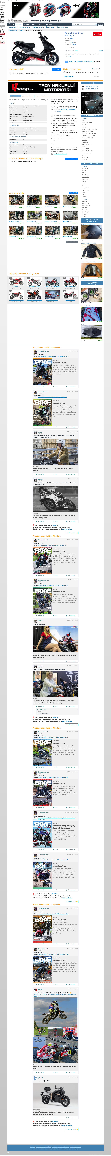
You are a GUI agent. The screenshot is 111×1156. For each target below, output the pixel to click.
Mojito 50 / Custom (87, 122)
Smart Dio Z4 (85, 188)
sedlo (82, 324)
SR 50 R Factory (86, 157)
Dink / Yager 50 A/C (87, 205)
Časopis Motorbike (43, 351)
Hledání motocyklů (62, 27)
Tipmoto (58, 111)
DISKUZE (49, 24)
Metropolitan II (86, 179)
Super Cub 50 (85, 190)
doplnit (70, 56)
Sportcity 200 (50, 236)
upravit (101, 50)
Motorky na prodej (16, 193)
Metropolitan (85, 177)
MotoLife (40, 432)
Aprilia (85, 118)
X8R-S (83, 194)
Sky (83, 185)
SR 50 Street (85, 159)
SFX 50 (84, 183)
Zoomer (84, 196)
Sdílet (56, 386)
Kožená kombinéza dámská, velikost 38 (91, 262)
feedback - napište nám (60, 154)
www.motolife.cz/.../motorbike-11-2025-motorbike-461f (53, 913)
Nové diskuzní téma (71, 159)
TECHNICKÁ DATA (15, 96)
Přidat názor (56, 69)
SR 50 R (84, 155)
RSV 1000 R (13, 206)
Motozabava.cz (31, 0)
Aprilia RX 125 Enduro (34, 286)
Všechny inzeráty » (72, 242)
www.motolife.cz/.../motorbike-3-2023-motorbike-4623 (53, 737)
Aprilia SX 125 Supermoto (16, 300)
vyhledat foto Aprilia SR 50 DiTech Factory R (81, 61)
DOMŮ (13, 24)
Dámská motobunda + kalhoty (88, 243)
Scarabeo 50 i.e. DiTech (88, 135)
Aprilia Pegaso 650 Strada (34, 300)
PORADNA (41, 24)
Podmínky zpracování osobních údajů (40, 1147)
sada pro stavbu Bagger (87, 305)
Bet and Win (85, 203)
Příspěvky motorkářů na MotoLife (47, 347)
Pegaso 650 (31, 221)
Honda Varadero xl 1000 (87, 287)
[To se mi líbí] (72, 351)
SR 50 (83, 146)
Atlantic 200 (13, 236)
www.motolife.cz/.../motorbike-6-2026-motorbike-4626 (52, 397)
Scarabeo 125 (85, 127)
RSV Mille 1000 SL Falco (51, 222)
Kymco (85, 199)
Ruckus (84, 181)
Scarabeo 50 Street (87, 137)
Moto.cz (40, 989)
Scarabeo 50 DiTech (87, 131)
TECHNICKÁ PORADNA (41, 96)
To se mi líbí (40, 386)
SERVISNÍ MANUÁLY (28, 96)
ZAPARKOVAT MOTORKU (92, 86)
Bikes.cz (10, 0)
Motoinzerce (72, 109)
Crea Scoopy (85, 168)
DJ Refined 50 (86, 212)
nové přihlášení (67, 529)
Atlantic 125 (67, 221)
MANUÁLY (27, 24)
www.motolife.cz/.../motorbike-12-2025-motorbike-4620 (53, 860)
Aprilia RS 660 (32, 206)
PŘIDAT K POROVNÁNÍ (91, 89)
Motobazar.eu (19, 0)
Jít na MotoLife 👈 (72, 533)
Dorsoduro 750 (68, 206)
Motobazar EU (64, 109)
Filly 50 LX (84, 214)
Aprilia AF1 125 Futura (52, 300)
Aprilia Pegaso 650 (70, 286)
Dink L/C (84, 210)
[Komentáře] (76, 351)
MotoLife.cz (41, 0)
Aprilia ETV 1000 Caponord (52, 286)
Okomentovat (71, 386)
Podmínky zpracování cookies (60, 1147)
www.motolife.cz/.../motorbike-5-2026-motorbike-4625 (52, 545)
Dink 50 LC (85, 207)
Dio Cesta (84, 170)
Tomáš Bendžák (41, 710)
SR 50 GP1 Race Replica (88, 151)
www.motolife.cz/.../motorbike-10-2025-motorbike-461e (53, 954)
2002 (21, 30)
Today (83, 192)
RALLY (84, 125)
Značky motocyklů (25, 27)
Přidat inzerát (73, 193)
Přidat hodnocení (96, 68)
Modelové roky (13, 27)
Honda (85, 166)
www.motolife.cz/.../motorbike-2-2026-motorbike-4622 (53, 777)
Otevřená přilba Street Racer (88, 224)
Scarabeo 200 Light (15, 221)
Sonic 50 (84, 140)
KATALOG (19, 24)
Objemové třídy (50, 27)
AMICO (84, 120)
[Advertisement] (43, 178)
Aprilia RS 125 (16, 286)
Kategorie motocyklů (38, 27)
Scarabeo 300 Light (51, 206)
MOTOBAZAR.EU (92, 220)
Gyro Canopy (85, 174)
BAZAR (34, 24)
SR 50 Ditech (85, 148)
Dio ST (84, 172)
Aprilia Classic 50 (70, 300)
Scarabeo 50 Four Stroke (89, 133)
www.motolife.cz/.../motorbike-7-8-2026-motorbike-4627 (53, 356)
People (84, 216)
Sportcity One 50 (86, 144)
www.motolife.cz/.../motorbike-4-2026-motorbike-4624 (53, 585)
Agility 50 (84, 201)
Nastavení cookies (75, 1147)
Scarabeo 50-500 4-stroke (89, 129)
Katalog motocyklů (14, 30)
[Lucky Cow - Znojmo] (16, 200)
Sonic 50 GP (85, 142)
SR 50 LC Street (86, 153)
